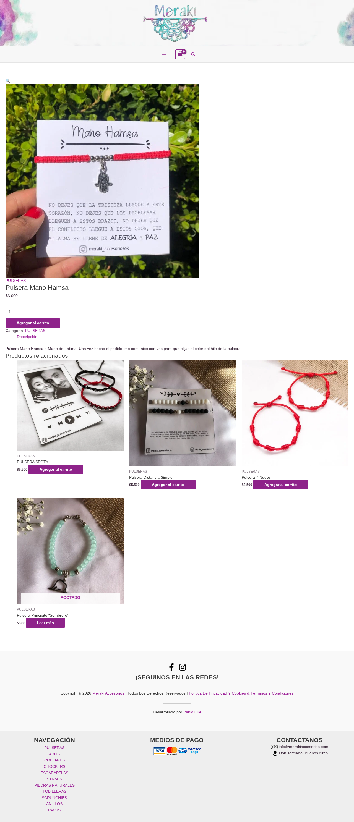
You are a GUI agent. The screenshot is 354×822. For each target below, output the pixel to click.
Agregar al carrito (33, 323)
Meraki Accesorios (108, 693)
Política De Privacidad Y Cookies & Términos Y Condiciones (241, 693)
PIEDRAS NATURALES (54, 785)
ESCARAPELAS (54, 773)
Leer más (45, 623)
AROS (54, 754)
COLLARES (54, 760)
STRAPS (54, 779)
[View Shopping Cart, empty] (180, 54)
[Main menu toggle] (164, 54)
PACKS (54, 810)
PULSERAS (16, 281)
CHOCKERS (54, 767)
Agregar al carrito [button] (56, 469)
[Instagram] (182, 667)
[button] (193, 54)
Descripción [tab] (27, 337)
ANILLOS (54, 804)
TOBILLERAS (54, 791)
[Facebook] (171, 667)
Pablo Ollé (192, 712)
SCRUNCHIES (54, 798)
